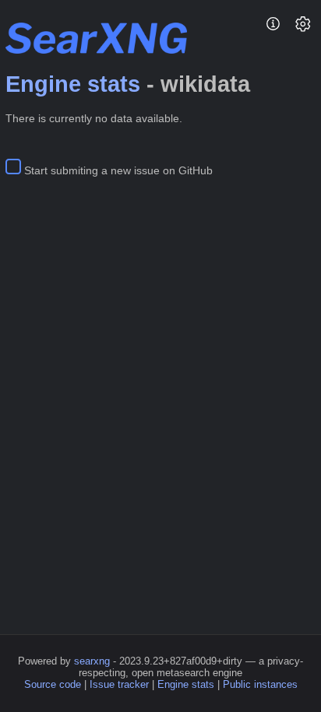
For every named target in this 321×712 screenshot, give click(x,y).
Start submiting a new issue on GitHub (118, 170)
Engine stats (72, 84)
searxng (92, 661)
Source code (52, 684)
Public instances (260, 684)
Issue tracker (119, 684)
